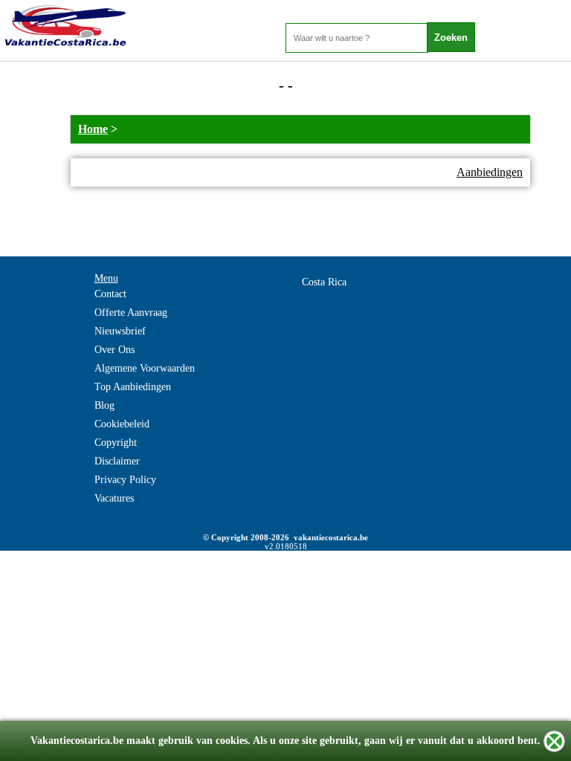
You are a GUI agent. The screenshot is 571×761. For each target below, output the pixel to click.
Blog (104, 405)
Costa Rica (324, 282)
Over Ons (114, 349)
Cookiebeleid (121, 424)
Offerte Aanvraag (130, 312)
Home (93, 129)
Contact (110, 293)
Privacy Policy (125, 479)
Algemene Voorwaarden (144, 368)
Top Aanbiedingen (132, 386)
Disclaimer (117, 461)
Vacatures (114, 498)
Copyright (115, 442)
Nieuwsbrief (120, 331)
